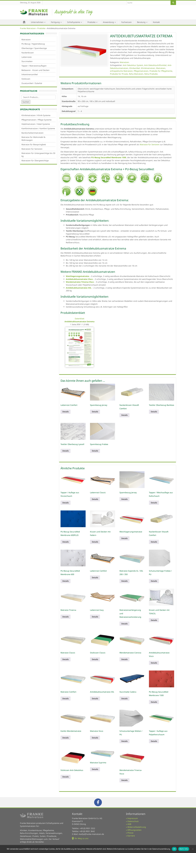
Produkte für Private (119, 74)
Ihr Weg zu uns (81, 838)
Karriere (131, 835)
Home (24, 22)
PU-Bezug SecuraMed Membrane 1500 (108, 157)
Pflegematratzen (141, 71)
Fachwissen (126, 22)
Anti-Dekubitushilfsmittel (155, 65)
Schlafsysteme (73, 22)
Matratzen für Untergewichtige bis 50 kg (38, 154)
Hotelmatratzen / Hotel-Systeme (35, 124)
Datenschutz (133, 821)
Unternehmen (37, 22)
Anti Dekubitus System (133, 65)
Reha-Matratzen (136, 74)
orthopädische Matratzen (121, 71)
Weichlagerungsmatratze (77, 276)
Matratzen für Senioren (31, 149)
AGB (129, 824)
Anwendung (108, 22)
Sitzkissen (25, 79)
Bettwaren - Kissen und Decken (35, 70)
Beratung (141, 22)
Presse (130, 832)
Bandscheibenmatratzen (32, 133)
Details (65, 411)
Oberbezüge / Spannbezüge (34, 48)
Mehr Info (183, 849)
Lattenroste (26, 57)
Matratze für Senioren (149, 144)
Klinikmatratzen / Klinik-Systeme (35, 115)
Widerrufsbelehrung (136, 827)
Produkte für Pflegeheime (160, 71)
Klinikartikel (134, 68)
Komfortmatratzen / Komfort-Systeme (38, 128)
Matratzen (26, 39)
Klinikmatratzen (148, 68)
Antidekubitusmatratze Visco (79, 279)
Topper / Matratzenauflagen (34, 65)
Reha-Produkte (151, 74)
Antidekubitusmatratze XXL (78, 288)
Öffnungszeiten (134, 830)
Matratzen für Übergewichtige (35, 160)
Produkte (91, 22)
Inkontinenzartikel (29, 74)
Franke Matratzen (28, 28)
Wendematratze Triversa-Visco (80, 282)
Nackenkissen (27, 52)
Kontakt (156, 22)
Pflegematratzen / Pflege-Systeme (36, 119)
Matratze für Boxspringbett (33, 144)
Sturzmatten (27, 61)
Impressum (132, 818)
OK (174, 849)
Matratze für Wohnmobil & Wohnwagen (33, 138)
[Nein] (192, 849)
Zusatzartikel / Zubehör (31, 83)
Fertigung (55, 22)
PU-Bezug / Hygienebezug (33, 44)
